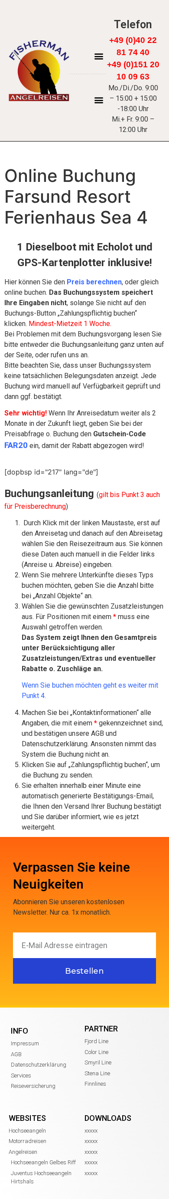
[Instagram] (122, 11)
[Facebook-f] (133, 11)
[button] (98, 56)
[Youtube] (144, 11)
